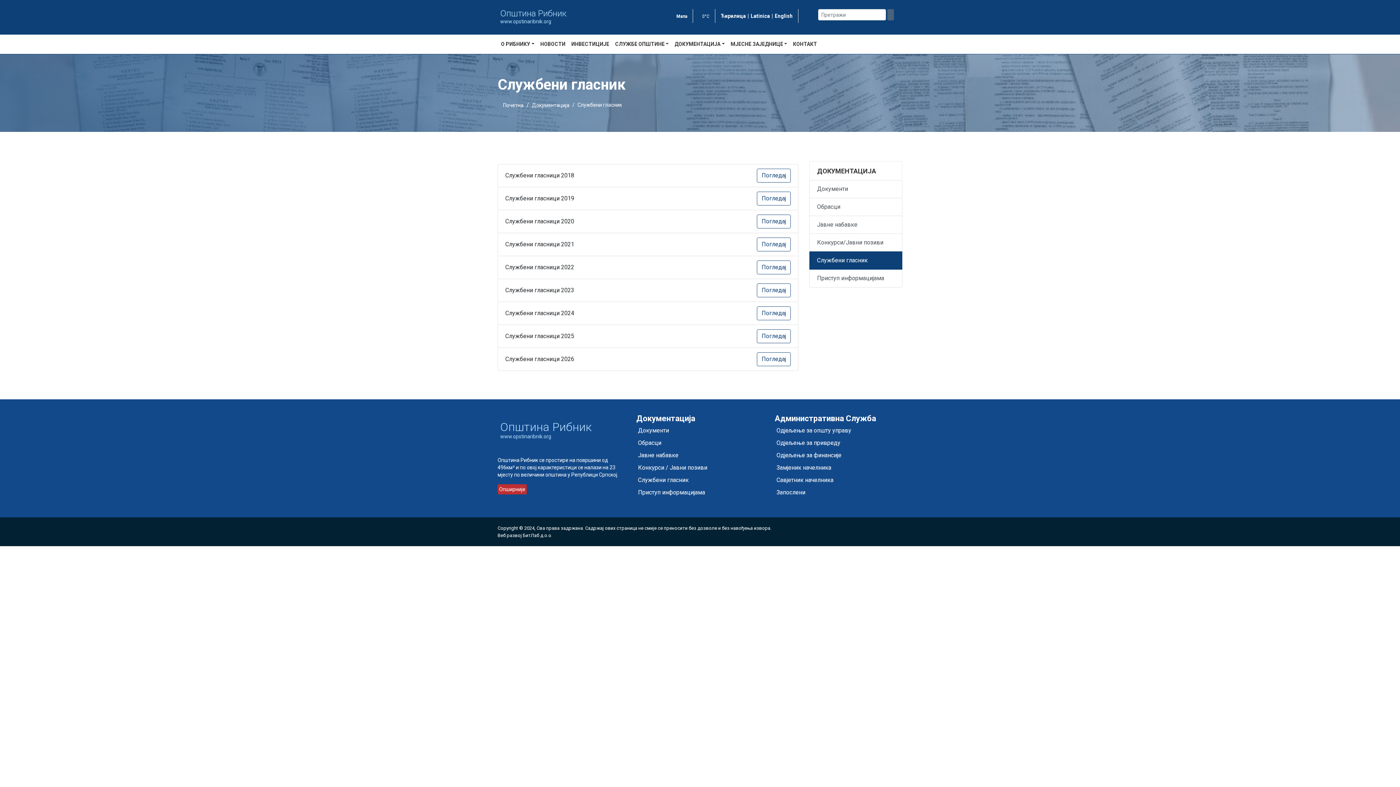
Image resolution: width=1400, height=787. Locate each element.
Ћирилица (733, 16)
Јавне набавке (837, 224)
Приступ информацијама (850, 278)
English (784, 16)
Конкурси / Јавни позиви (672, 467)
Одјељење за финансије (809, 455)
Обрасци (828, 206)
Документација (550, 105)
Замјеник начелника (804, 467)
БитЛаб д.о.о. (537, 535)
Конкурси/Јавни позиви (850, 242)
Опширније (512, 489)
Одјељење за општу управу (814, 430)
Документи (832, 188)
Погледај (774, 175)
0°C (705, 16)
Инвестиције (590, 44)
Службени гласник (842, 260)
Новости (552, 44)
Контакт (805, 44)
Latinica (760, 16)
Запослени (791, 492)
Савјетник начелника (805, 480)
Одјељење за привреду (808, 442)
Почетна (513, 105)
